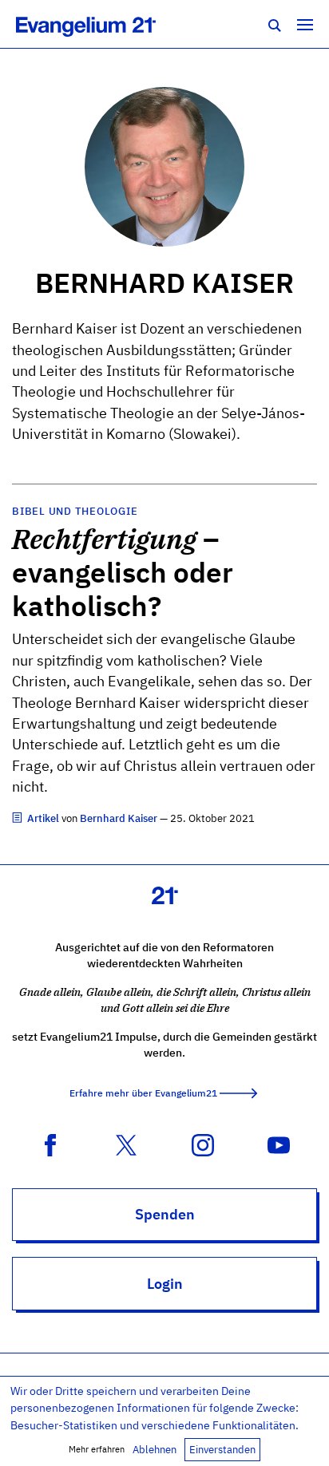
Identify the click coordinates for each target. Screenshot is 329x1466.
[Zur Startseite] (103, 24)
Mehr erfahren (97, 1449)
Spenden (165, 1214)
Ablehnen (154, 1449)
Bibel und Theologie (74, 511)
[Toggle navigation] (305, 24)
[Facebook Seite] (50, 1144)
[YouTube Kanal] (279, 1144)
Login (165, 1283)
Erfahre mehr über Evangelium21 (143, 1093)
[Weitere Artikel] (18, 818)
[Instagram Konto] (203, 1144)
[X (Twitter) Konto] (126, 1144)
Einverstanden (222, 1449)
